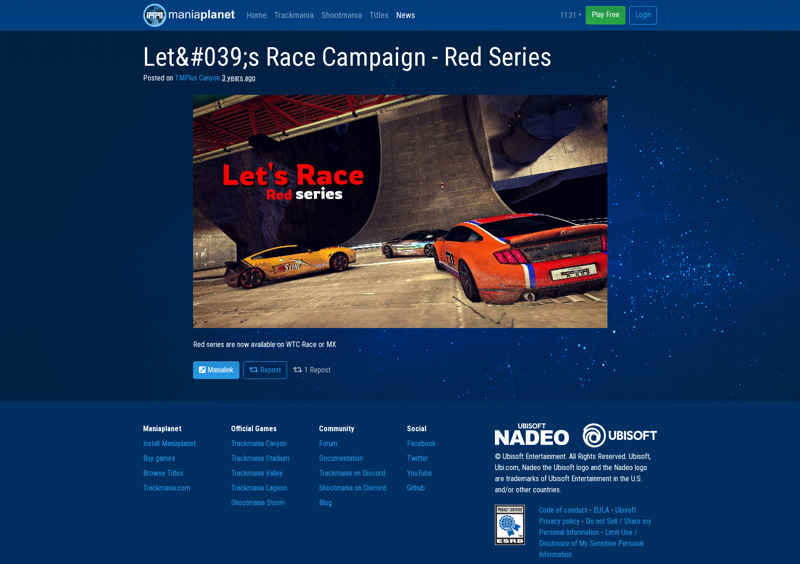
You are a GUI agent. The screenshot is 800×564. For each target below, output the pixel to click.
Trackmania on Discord (352, 473)
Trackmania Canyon (259, 443)
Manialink (219, 370)
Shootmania (341, 15)
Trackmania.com (166, 487)
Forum (328, 443)
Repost (269, 370)
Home (257, 15)
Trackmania (294, 15)
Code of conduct (564, 510)
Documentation (341, 458)
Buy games (159, 458)
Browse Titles (163, 473)
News (405, 15)
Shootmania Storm (258, 502)
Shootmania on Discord (352, 487)
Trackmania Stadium (260, 458)
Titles (379, 15)
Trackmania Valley (257, 473)
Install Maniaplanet (169, 443)
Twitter (417, 458)
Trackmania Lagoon (259, 487)
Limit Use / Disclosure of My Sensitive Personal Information (591, 543)
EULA (602, 510)
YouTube (419, 473)
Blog (325, 502)
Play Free (605, 14)
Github (416, 487)
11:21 (568, 15)
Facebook (421, 443)
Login (643, 14)
